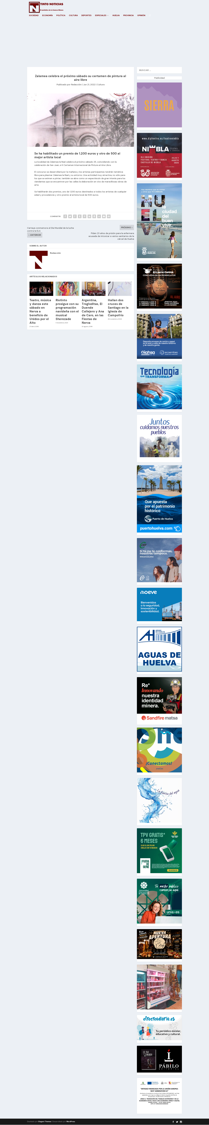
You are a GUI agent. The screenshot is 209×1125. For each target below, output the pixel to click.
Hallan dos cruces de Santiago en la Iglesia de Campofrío (118, 307)
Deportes (86, 15)
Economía (47, 15)
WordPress (70, 1122)
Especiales (100, 15)
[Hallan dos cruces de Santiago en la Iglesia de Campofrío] (120, 289)
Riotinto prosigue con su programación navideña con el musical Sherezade (67, 309)
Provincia (128, 15)
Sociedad (34, 15)
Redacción (76, 84)
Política (60, 15)
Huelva (116, 15)
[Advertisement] (104, 44)
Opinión (141, 15)
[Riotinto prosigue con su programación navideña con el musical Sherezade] (67, 289)
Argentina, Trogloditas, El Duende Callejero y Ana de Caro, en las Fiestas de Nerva (93, 311)
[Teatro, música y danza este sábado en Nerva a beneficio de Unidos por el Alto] (41, 289)
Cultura (73, 15)
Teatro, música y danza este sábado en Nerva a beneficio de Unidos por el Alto (40, 311)
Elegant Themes (44, 1122)
